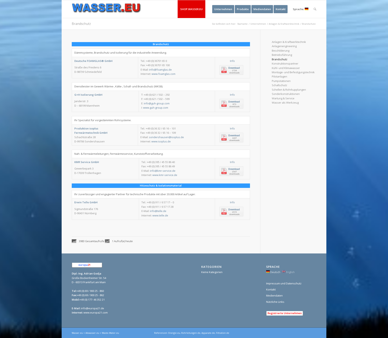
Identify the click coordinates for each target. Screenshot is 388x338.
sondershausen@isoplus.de (166, 137)
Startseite (242, 23)
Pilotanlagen (279, 76)
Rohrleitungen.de (190, 332)
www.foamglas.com (163, 74)
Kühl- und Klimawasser (286, 68)
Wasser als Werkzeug (285, 102)
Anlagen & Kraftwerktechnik (284, 23)
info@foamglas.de (160, 69)
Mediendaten (274, 295)
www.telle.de (160, 215)
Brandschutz (81, 23)
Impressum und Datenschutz (284, 283)
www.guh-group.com (155, 107)
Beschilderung (280, 50)
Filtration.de (222, 332)
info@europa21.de (92, 308)
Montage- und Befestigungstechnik (293, 72)
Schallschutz (279, 85)
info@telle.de (158, 211)
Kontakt (271, 289)
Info (232, 61)
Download (234, 68)
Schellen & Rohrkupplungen (289, 89)
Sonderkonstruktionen (286, 94)
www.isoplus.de (161, 141)
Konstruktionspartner (285, 63)
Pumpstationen (281, 81)
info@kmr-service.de (162, 171)
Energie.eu (174, 332)
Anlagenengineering (284, 46)
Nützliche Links (275, 302)
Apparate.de (208, 332)
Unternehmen (258, 23)
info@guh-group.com (157, 103)
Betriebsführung (282, 55)
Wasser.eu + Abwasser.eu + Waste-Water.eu (95, 332)
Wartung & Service (283, 98)
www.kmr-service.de (164, 175)
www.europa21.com (95, 312)
